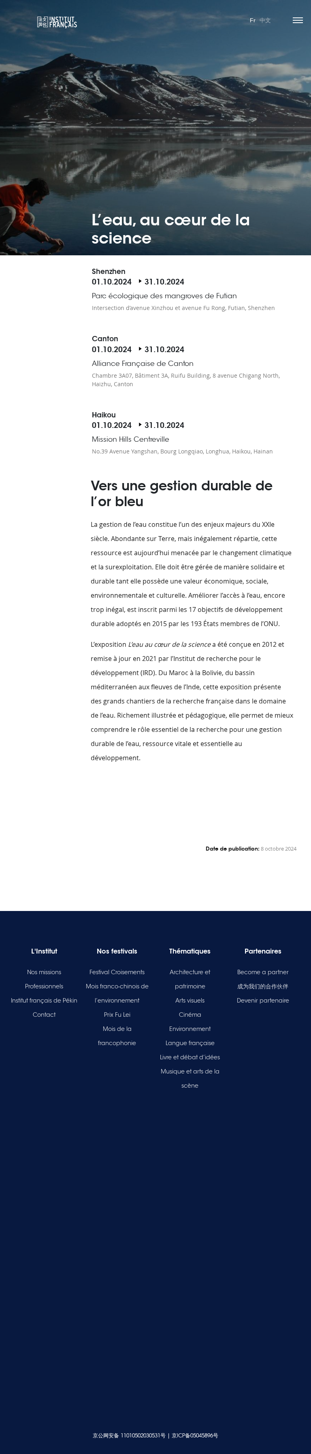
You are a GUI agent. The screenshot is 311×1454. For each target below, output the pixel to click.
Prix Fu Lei (117, 1014)
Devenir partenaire (263, 1000)
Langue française (190, 1043)
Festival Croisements (117, 972)
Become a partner (263, 972)
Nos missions (44, 972)
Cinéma (190, 1014)
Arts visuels (189, 1000)
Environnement (190, 1029)
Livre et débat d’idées (190, 1057)
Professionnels (44, 986)
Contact (44, 1014)
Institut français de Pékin (44, 1000)
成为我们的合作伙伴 (262, 986)
